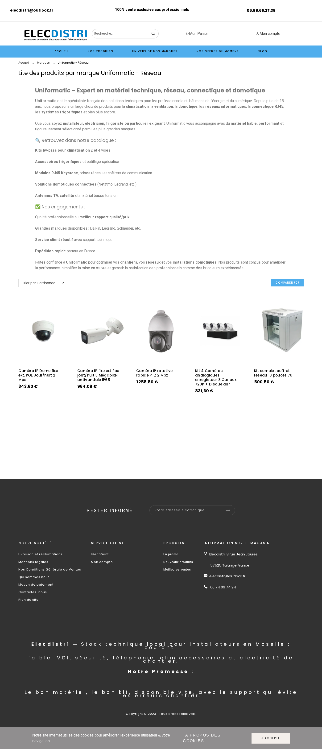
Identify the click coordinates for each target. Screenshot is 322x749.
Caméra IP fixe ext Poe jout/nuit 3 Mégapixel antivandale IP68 (98, 375)
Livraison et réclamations (40, 554)
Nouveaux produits (178, 562)
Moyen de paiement (36, 584)
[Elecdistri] (56, 35)
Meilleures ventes (177, 569)
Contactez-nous (32, 592)
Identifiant (100, 554)
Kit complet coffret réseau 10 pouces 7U (273, 373)
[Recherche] (153, 33)
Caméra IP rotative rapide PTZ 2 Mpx (154, 373)
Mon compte (102, 562)
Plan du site (28, 599)
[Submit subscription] (228, 510)
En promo (170, 554)
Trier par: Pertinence (38, 283)
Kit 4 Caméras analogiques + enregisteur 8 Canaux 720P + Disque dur (215, 377)
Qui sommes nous (34, 577)
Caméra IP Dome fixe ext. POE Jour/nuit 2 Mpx (38, 375)
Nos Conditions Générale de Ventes (49, 569)
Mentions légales (33, 562)
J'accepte (270, 738)
